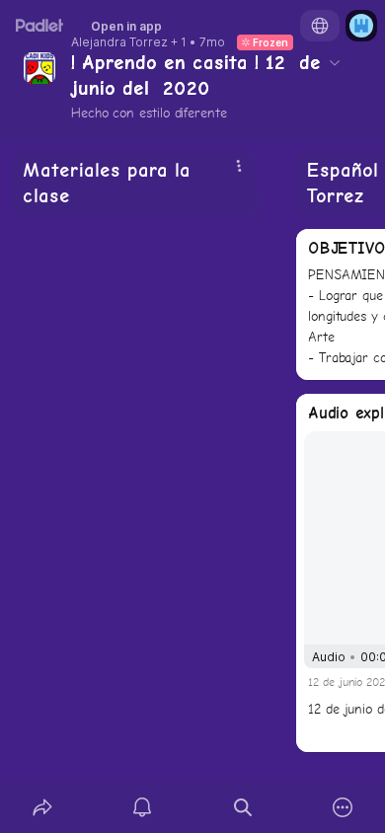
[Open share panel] (42, 807)
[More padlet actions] (343, 807)
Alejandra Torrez (119, 42)
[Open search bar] (242, 807)
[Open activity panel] (143, 807)
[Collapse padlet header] (335, 62)
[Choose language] (320, 25)
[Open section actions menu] (239, 166)
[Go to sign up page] (361, 25)
